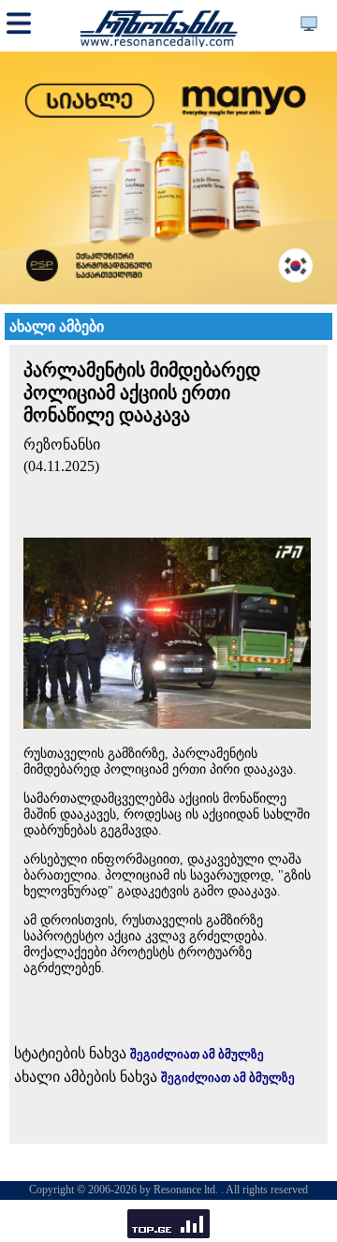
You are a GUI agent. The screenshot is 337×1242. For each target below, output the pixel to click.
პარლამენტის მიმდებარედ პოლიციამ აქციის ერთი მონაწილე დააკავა (141, 392)
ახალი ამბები (56, 326)
